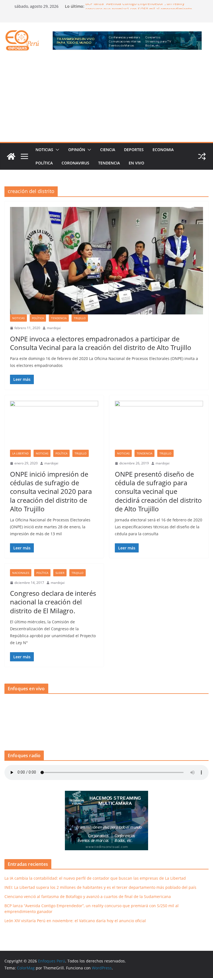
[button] (56, 150)
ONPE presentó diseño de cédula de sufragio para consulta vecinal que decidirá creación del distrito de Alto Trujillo (158, 491)
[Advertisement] (106, 100)
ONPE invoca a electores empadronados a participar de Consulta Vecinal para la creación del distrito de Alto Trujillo (100, 343)
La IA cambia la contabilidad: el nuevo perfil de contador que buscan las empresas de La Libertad (95, 878)
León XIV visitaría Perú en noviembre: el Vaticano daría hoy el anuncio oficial (75, 920)
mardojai (54, 328)
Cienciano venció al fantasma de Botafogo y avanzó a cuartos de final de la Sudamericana (87, 896)
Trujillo (80, 318)
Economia (163, 149)
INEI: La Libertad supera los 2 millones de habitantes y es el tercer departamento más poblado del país (100, 887)
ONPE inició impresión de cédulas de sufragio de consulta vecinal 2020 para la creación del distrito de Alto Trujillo (51, 491)
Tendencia (109, 163)
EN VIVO (136, 163)
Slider (59, 573)
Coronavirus (75, 163)
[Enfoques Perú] (11, 156)
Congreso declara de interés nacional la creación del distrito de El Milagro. (53, 602)
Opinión (76, 149)
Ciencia (107, 149)
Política (44, 163)
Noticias (44, 149)
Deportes (134, 149)
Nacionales (20, 573)
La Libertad (20, 453)
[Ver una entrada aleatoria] (202, 156)
